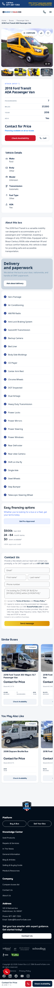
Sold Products (9, 838)
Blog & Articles (9, 860)
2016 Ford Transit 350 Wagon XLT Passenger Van (20, 676)
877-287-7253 (13, 5)
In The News (8, 849)
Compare (30, 33)
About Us (7, 895)
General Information (11, 854)
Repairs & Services (11, 843)
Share (41, 33)
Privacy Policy (39, 601)
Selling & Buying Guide (12, 865)
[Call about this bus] (28, 984)
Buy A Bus (14, 823)
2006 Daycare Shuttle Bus (16, 751)
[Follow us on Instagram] (28, 976)
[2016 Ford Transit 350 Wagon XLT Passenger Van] (20, 658)
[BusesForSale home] (12, 12)
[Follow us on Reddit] (16, 976)
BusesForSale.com (34, 607)
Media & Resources (11, 870)
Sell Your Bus (40, 823)
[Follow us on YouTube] (22, 976)
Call (44, 12)
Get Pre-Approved (27, 521)
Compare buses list (11, 884)
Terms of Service (23, 601)
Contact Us (8, 890)
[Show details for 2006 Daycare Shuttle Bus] (20, 734)
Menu (50, 12)
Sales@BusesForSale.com (19, 919)
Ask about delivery (15, 283)
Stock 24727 (11, 84)
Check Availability (20, 138)
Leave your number (45, 3)
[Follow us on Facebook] (4, 976)
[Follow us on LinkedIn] (10, 976)
